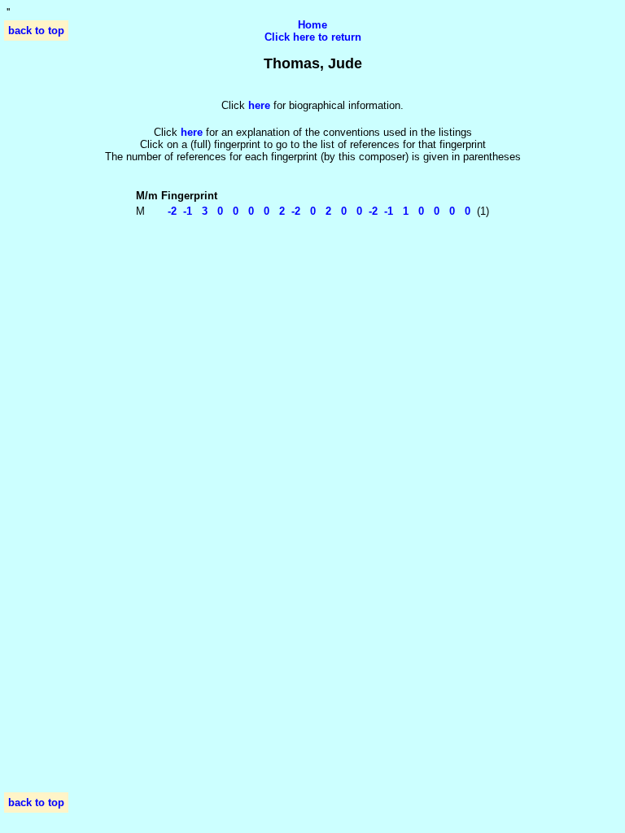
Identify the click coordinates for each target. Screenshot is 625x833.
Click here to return (312, 37)
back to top (36, 30)
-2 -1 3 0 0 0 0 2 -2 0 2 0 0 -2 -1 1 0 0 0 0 (315, 211)
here (192, 132)
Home (312, 25)
